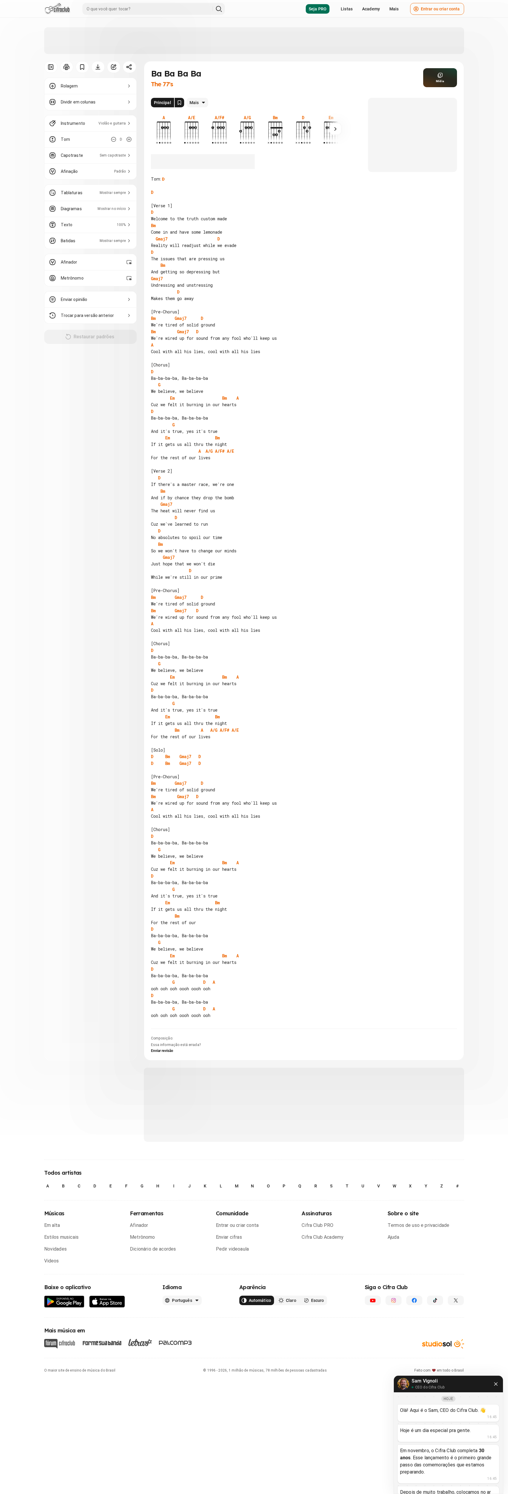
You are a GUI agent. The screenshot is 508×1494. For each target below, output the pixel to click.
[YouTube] (373, 1300)
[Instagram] (394, 1300)
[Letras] (140, 1342)
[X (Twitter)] (456, 1300)
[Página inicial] (57, 9)
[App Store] (107, 1302)
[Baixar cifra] (98, 67)
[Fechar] (496, 1384)
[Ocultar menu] (51, 67)
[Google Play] (64, 1302)
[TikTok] (435, 1300)
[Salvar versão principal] (179, 102)
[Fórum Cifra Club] (59, 1343)
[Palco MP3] (175, 1343)
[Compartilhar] (129, 67)
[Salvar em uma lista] (82, 67)
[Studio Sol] (443, 1343)
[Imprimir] (66, 67)
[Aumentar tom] (129, 139)
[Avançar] (335, 129)
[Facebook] (414, 1300)
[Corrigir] (113, 67)
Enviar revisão (162, 1051)
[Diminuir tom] (113, 139)
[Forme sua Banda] (101, 1342)
